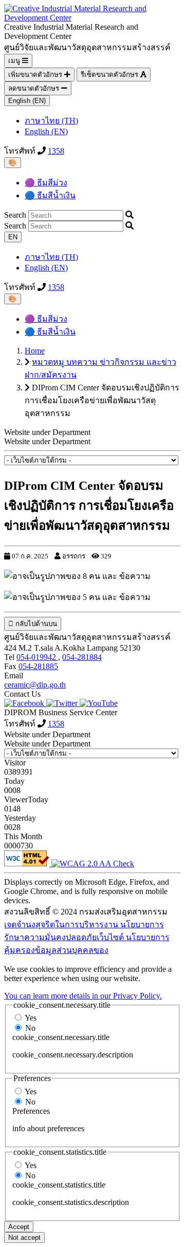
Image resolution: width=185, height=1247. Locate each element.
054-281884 (82, 657)
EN (12, 237)
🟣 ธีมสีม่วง (46, 182)
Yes (30, 1017)
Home (35, 350)
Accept (18, 1227)
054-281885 (38, 666)
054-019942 (37, 657)
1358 (56, 151)
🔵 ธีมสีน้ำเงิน (50, 195)
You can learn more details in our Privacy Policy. (83, 995)
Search (15, 215)
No (30, 1028)
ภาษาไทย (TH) (51, 120)
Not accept (24, 1237)
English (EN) (27, 101)
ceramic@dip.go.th (35, 684)
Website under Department (47, 441)
